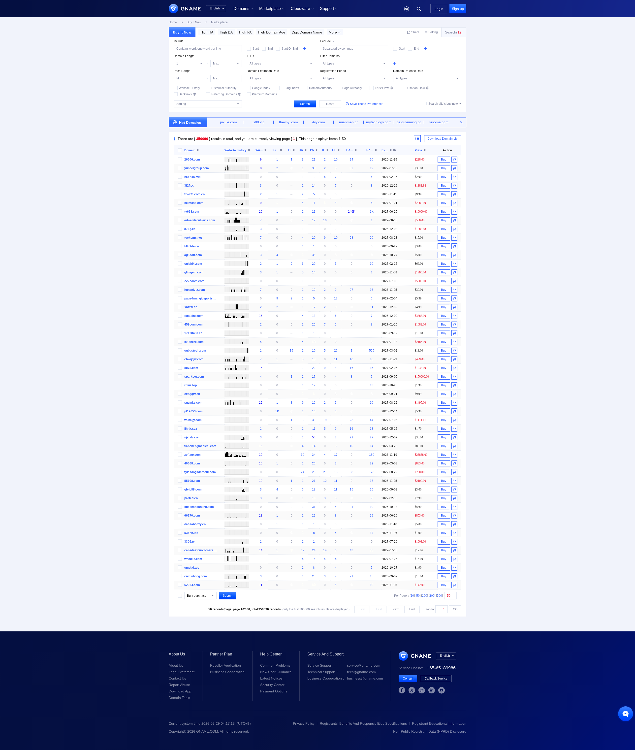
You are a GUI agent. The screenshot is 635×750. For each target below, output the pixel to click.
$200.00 (419, 472)
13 (314, 316)
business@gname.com (345, 678)
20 (371, 159)
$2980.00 (420, 202)
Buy (443, 159)
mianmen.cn (348, 122)
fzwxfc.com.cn (194, 194)
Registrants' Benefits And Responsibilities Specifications (363, 723)
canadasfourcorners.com (201, 550)
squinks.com (193, 402)
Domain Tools (179, 698)
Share (413, 32)
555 (371, 350)
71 (351, 576)
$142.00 (419, 585)
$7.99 (418, 498)
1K (372, 211)
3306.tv (189, 541)
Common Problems (275, 665)
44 (371, 420)
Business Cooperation (227, 672)
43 (351, 550)
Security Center (272, 685)
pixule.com (228, 122)
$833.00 (419, 463)
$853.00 (419, 515)
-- (291, 185)
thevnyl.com (288, 122)
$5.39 (418, 298)
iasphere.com (194, 342)
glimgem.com (193, 272)
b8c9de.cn (191, 246)
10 (336, 159)
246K (351, 211)
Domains (243, 8)
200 (432, 595)
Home (173, 22)
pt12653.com (193, 411)
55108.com (192, 481)
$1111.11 (420, 420)
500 (439, 595)
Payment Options (273, 691)
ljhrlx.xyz (190, 428)
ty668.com (191, 211)
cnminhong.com (195, 576)
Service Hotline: (427, 667)
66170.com (192, 515)
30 (314, 168)
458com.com (193, 324)
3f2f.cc (189, 185)
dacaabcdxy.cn (195, 524)
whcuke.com (193, 559)
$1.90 (418, 385)
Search (305, 104)
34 (314, 455)
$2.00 (418, 176)
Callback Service (436, 678)
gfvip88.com (193, 489)
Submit (227, 595)
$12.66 (419, 550)
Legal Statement (181, 672)
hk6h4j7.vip (192, 177)
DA (301, 150)
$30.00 (419, 168)
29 (351, 437)
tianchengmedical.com (200, 446)
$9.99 (418, 194)
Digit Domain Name (307, 32)
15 (291, 350)
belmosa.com (193, 203)
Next (395, 609)
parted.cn (191, 498)
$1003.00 (420, 541)
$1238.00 (420, 367)
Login (439, 9)
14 (314, 185)
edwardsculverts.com (199, 220)
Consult (408, 678)
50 (314, 437)
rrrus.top (190, 385)
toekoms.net (193, 237)
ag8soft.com (193, 255)
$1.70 (418, 428)
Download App (180, 691)
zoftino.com (192, 455)
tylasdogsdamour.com (200, 472)
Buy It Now (182, 32)
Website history (235, 150)
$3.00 (418, 489)
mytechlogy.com (378, 122)
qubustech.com (195, 350)
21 (314, 159)
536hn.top (191, 533)
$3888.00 (420, 315)
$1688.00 (420, 324)
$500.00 (419, 220)
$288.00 (419, 159)
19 (371, 168)
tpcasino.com (193, 316)
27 (351, 290)
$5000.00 (420, 281)
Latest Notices (271, 678)
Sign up (458, 9)
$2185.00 (420, 341)
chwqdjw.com (193, 359)
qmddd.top (191, 567)
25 (314, 324)
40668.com (192, 463)
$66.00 (419, 263)
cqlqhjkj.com (193, 263)
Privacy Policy (304, 723)
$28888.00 (421, 454)
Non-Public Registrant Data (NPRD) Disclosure (429, 731)
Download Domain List (442, 138)
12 (260, 402)
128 (371, 472)
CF (334, 150)
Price (418, 150)
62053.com (192, 585)
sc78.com (191, 368)
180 (371, 455)
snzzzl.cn (190, 307)
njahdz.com (192, 437)
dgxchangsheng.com (199, 507)
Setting (431, 32)
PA (312, 150)
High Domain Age (271, 32)
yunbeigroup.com (196, 168)
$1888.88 (420, 185)
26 (336, 350)
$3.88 (418, 246)
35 (314, 255)
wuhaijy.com (193, 420)
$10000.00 (421, 211)
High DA (226, 32)
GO (455, 609)
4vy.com (318, 122)
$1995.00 (420, 272)
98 (351, 472)
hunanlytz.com (194, 290)
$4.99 (418, 307)
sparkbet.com (194, 376)
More (335, 32)
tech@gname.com (341, 672)
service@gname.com (343, 665)
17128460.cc (193, 333)
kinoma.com (438, 122)
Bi (289, 150)
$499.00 (419, 359)
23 (351, 237)
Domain (189, 150)
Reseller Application (225, 665)
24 (351, 159)
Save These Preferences (364, 104)
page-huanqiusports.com (201, 298)
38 (371, 550)
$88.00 (419, 446)
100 (424, 595)
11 (314, 203)
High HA (206, 32)
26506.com (192, 159)
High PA (245, 32)
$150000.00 (422, 376)
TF (323, 150)
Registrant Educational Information (439, 723)
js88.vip (258, 122)
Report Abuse (179, 685)
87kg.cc (189, 229)
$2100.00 (420, 480)
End (412, 609)
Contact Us (177, 678)
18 (260, 515)
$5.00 (418, 255)
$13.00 (419, 350)
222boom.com (194, 281)
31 (314, 507)
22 (314, 368)
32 (351, 168)
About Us (176, 665)
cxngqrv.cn (192, 394)
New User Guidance (276, 672)
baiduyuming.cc (409, 122)
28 (314, 472)
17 (314, 220)
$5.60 (418, 506)
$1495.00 (420, 402)
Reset (330, 104)
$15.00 (419, 237)
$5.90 (418, 411)
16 (260, 211)
